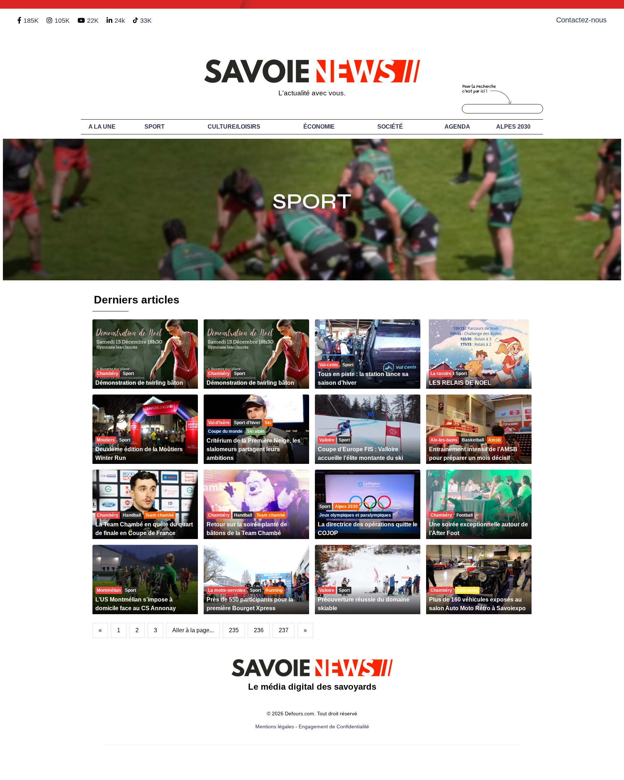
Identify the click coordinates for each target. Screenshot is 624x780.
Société (390, 127)
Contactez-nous (581, 20)
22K (93, 20)
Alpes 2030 (513, 127)
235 (234, 630)
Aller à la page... (193, 630)
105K (62, 20)
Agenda (457, 127)
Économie (319, 127)
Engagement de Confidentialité (334, 726)
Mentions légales (274, 726)
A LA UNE (102, 127)
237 (284, 630)
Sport (154, 127)
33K (146, 20)
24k (119, 20)
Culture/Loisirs (234, 127)
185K (31, 20)
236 (259, 630)
